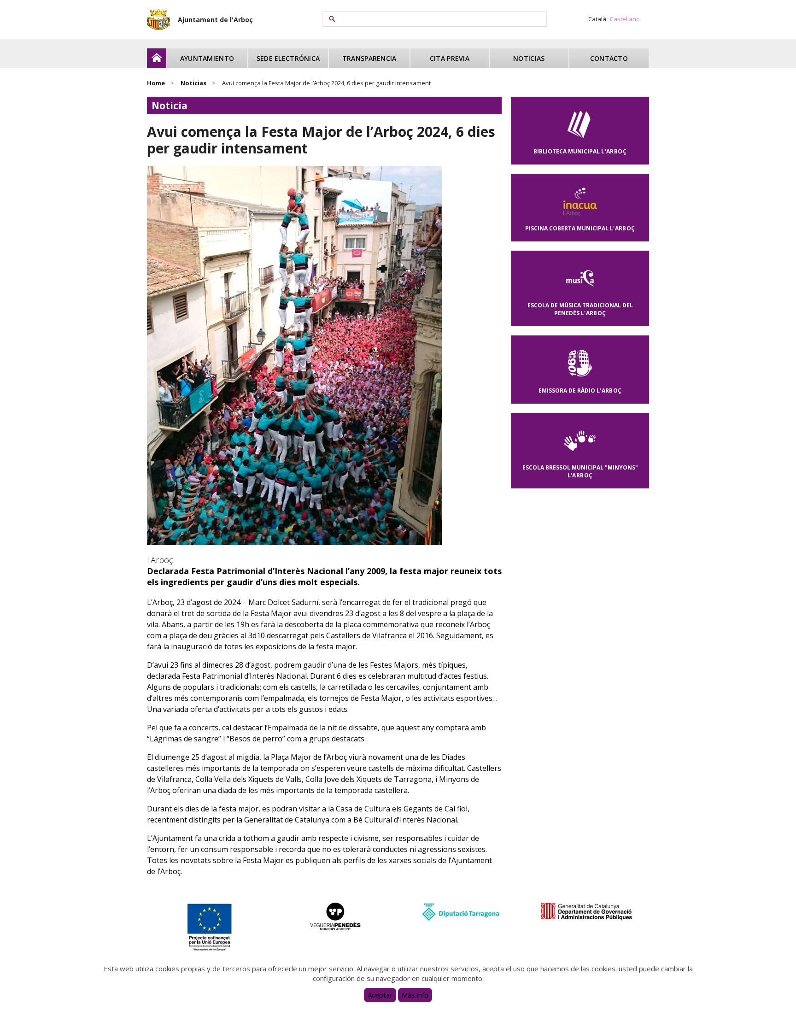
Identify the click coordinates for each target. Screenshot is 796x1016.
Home (156, 83)
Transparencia (369, 58)
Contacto (609, 58)
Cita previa (449, 58)
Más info (415, 994)
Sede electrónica (288, 58)
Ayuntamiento (207, 58)
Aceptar (380, 994)
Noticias (528, 58)
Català (597, 19)
